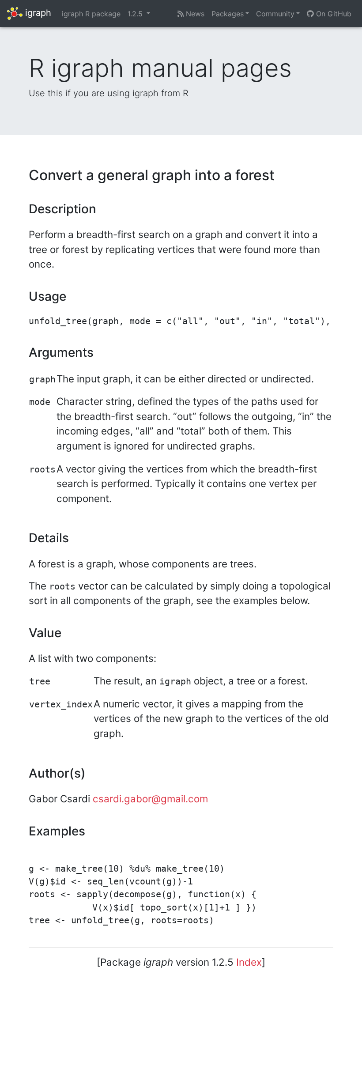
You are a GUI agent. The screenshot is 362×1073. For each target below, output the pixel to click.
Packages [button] (227, 13)
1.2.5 (136, 13)
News (194, 13)
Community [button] (275, 13)
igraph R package (91, 13)
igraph (37, 13)
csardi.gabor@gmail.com (150, 799)
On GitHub (332, 13)
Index (249, 962)
